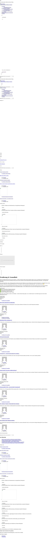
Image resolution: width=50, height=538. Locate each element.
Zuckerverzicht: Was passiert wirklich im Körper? (8, 370)
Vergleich (3, 6)
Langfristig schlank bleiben (8, 10)
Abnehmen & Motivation (6, 93)
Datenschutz (4, 536)
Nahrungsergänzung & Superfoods (7, 12)
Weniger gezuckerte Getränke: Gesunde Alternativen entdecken (11, 440)
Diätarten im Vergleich (5, 317)
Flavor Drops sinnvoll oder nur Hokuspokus (7, 302)
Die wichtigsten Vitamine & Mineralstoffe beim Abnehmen (9, 403)
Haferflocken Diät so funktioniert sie (6, 320)
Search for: (2, 76)
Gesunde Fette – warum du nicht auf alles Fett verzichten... (9, 353)
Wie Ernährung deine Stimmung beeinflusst (7, 420)
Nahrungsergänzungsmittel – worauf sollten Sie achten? (6, 198)
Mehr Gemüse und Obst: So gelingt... (4, 175)
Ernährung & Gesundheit (6, 8)
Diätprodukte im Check (7, 7)
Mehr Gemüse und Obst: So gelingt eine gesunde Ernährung (11, 439)
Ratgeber (3, 13)
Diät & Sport (4, 11)
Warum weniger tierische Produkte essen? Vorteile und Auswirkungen (12, 442)
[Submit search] (13, 76)
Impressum (3, 535)
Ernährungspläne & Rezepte (8, 9)
